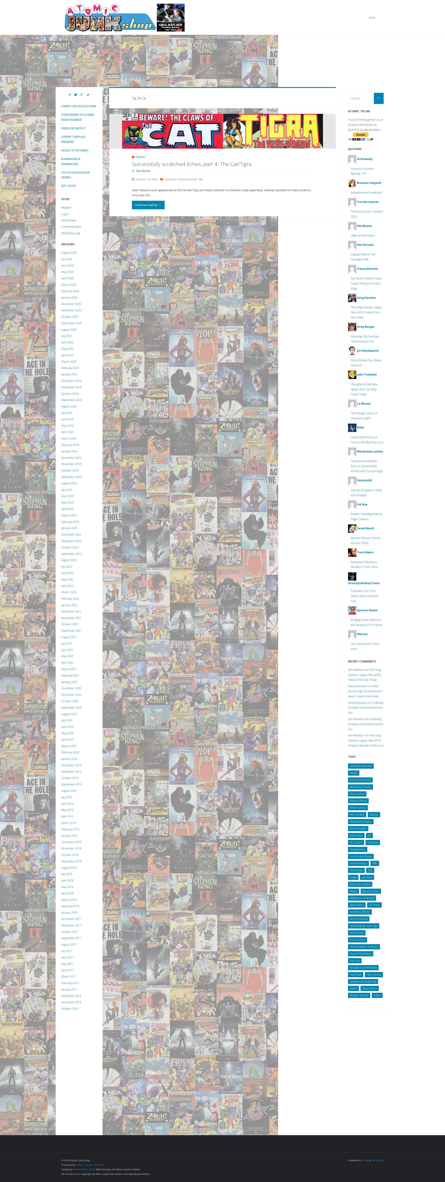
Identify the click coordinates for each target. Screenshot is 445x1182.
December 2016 (71, 996)
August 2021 (69, 637)
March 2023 (68, 515)
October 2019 (69, 778)
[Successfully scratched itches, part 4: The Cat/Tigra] (222, 131)
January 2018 (69, 912)
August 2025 (69, 329)
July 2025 (66, 336)
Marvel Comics (370, 891)
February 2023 (70, 522)
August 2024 (69, 406)
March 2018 (68, 900)
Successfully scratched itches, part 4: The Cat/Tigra (191, 163)
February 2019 (70, 829)
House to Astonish (74, 150)
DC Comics (356, 842)
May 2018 (67, 887)
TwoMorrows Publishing (363, 981)
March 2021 (68, 669)
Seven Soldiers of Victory (364, 946)
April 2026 (67, 278)
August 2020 (69, 714)
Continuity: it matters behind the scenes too (366, 708)
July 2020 (66, 720)
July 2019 (66, 797)
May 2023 (67, 502)
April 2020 (67, 740)
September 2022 (71, 554)
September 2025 (71, 323)
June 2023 (67, 496)
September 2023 (71, 477)
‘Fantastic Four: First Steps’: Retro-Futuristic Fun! (364, 596)
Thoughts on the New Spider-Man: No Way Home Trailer (364, 389)
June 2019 (67, 804)
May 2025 (67, 349)
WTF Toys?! (68, 186)
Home (372, 17)
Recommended (359, 918)
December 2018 (71, 842)
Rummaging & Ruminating (70, 161)
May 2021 (67, 656)
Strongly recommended (363, 967)
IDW (370, 870)
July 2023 (66, 490)
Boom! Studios (358, 828)
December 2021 (71, 611)
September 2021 (71, 631)
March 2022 (68, 592)
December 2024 (71, 381)
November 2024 (71, 387)
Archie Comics (358, 807)
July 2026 (66, 259)
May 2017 (67, 964)
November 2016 (71, 1002)
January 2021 (69, 682)
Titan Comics (374, 974)
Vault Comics (369, 988)
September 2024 (71, 400)
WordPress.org (70, 233)
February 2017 (70, 983)
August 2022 (69, 560)
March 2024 (68, 438)
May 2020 (67, 733)
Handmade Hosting (83, 1169)
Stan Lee (355, 960)
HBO (374, 863)
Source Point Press (360, 953)
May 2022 (67, 579)
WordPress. (377, 1160)
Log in (65, 214)
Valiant (353, 988)
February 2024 (70, 445)
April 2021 (67, 663)
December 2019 (71, 765)
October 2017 (69, 932)
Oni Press (374, 905)
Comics (140, 157)
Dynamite (372, 842)
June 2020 (67, 727)
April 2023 (67, 509)
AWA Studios (357, 814)
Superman (356, 974)
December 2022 (71, 534)
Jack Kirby (367, 877)
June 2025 (67, 342)
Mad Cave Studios (360, 884)
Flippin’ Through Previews (73, 139)
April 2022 (67, 586)
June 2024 (67, 419)
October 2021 (69, 624)
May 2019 (67, 810)
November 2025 (71, 310)
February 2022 (70, 598)
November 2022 (71, 541)
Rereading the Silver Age (364, 925)
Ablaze (354, 773)
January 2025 (69, 374)
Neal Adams (357, 905)
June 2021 (67, 650)
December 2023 (71, 458)
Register (66, 207)
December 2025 (71, 304)
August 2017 (69, 944)
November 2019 (71, 772)
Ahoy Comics (357, 793)
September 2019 (71, 784)
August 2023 (69, 483)
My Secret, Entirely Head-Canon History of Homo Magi (366, 283)
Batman (374, 814)
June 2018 (67, 880)
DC (369, 835)
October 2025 (69, 317)
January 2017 (69, 989)
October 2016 (69, 1009)
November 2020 (71, 695)
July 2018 (66, 874)
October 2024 (69, 394)
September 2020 (71, 707)
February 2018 (70, 906)
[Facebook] (69, 95)
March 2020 (68, 746)
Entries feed (68, 220)
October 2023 (69, 470)
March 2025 (68, 362)
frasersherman (357, 686)
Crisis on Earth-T (73, 128)
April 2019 (67, 816)
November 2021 (71, 618)
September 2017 (71, 938)
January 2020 (69, 759)
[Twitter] (75, 95)
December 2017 (71, 919)
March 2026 (68, 285)
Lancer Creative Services (90, 1165)
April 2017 (67, 970)
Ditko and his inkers (363, 235)
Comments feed (71, 227)
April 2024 (67, 432)
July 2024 (66, 413)
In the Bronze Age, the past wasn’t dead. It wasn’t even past (365, 691)
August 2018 (69, 868)
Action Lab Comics (360, 780)
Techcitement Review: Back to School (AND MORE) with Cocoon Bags (367, 466)
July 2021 (66, 643)
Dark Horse (356, 835)
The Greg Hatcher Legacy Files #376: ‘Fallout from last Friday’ (366, 312)
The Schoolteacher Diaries (75, 175)
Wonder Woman (359, 995)
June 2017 (67, 957)
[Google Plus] (82, 95)
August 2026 (69, 253)
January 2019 (69, 836)
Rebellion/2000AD (360, 912)
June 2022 (67, 573)
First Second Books (361, 856)
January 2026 (69, 297)
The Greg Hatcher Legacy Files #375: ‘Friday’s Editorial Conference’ (366, 740)
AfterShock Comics (360, 787)
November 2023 (71, 464)
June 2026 (67, 265)
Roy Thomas (357, 932)
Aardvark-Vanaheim (361, 766)
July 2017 (66, 951)
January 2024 (69, 451)
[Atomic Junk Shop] (124, 17)
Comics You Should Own (78, 106)
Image (353, 877)
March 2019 (68, 823)
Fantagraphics (358, 849)
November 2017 (71, 925)
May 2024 (67, 426)
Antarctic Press (358, 800)
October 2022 (69, 547)
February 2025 (70, 368)
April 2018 (67, 893)
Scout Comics (357, 939)
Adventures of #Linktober (366, 192)
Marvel (353, 891)
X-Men (377, 995)
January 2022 (69, 605)
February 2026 (70, 291)
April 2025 (67, 355)
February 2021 (70, 675)
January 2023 (69, 528)
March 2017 (68, 976)
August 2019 (69, 791)
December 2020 (71, 688)
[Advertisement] (222, 61)
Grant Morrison (358, 863)
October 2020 (69, 701)
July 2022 (66, 566)
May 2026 (67, 272)
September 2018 (71, 861)
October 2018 (69, 855)
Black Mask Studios (361, 821)
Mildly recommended (362, 898)
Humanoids (356, 870)
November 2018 (71, 848)
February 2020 (70, 752)
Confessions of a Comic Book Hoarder (78, 117)
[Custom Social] (88, 95)
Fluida (364, 1160)
